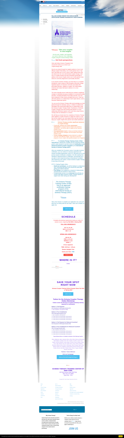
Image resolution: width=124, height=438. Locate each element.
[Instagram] (45, 1)
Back (40, 14)
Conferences (43, 395)
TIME (73, 251)
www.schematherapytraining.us (68, 357)
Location (41, 23)
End (41, 21)
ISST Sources (57, 395)
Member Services (72, 387)
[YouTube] (43, 1)
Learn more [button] (53, 436)
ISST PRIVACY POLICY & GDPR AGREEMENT (76, 392)
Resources (57, 392)
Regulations (43, 388)
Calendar (42, 393)
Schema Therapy (43, 387)
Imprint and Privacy (73, 390)
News (41, 397)
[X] (42, 1)
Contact (71, 385)
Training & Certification (59, 387)
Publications (57, 397)
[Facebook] (40, 1)
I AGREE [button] (120, 436)
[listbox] (80, 14)
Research (56, 393)
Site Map (71, 395)
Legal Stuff (71, 388)
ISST (41, 385)
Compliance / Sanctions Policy (74, 393)
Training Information (58, 388)
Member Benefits (58, 385)
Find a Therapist (43, 390)
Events (42, 392)
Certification (57, 390)
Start (41, 19)
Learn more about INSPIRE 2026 (62, 11)
